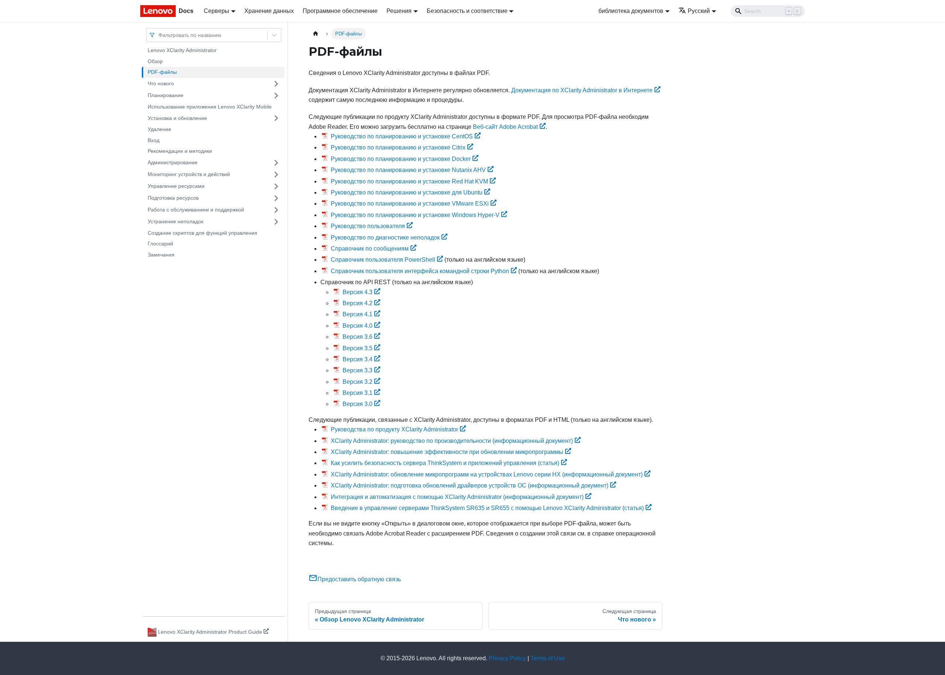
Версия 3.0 (357, 404)
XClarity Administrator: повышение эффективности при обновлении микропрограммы (447, 452)
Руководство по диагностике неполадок (385, 237)
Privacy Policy (507, 658)
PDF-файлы (162, 72)
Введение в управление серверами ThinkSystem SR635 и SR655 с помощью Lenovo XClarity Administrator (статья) (487, 508)
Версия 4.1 (357, 314)
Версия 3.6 (357, 337)
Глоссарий (160, 244)
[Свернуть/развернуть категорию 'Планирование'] (276, 95)
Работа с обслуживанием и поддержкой (196, 210)
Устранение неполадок (175, 221)
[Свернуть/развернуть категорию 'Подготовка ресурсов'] (276, 198)
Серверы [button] (216, 11)
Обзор (155, 61)
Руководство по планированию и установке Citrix (398, 147)
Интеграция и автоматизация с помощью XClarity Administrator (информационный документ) (457, 497)
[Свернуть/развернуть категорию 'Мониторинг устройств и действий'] (276, 174)
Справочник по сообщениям (370, 248)
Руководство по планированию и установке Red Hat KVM (409, 181)
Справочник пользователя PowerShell (383, 259)
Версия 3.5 (357, 348)
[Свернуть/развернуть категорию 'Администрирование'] (276, 163)
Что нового (161, 83)
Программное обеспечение (340, 11)
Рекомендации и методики (180, 151)
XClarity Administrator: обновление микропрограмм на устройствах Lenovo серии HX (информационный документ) (487, 474)
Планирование (165, 95)
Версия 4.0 (357, 326)
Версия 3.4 (357, 359)
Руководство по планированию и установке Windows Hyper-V (415, 215)
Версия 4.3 (357, 292)
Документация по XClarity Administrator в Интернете (582, 90)
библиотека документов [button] (630, 11)
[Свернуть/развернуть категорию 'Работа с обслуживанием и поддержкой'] (276, 210)
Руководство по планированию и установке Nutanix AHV (408, 170)
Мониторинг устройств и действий (189, 174)
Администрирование (172, 162)
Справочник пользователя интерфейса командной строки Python (420, 271)
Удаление (159, 129)
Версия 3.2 (357, 382)
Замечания (161, 255)
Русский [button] (699, 11)
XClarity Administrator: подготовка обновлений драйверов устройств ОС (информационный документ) (469, 485)
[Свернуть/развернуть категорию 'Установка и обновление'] (276, 118)
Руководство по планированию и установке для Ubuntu (406, 192)
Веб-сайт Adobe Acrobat (505, 127)
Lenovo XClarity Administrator (182, 50)
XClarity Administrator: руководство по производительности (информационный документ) (452, 441)
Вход (153, 140)
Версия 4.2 (357, 303)
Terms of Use (547, 658)
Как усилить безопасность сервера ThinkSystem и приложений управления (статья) (445, 463)
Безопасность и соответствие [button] (467, 11)
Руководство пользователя (368, 226)
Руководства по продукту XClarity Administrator (394, 429)
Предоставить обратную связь (359, 579)
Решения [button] (399, 11)
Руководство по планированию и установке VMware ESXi (410, 203)
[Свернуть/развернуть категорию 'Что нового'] (276, 84)
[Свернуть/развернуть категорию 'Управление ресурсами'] (276, 186)
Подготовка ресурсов (173, 198)
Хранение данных (269, 11)
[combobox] (159, 35)
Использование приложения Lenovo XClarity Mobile (210, 107)
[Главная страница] (316, 33)
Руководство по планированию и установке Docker (401, 159)
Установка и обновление (177, 118)
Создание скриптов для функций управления (202, 233)
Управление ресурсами (176, 186)
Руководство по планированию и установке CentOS (402, 136)
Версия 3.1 (357, 393)
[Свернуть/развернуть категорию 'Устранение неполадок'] (276, 222)
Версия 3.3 (357, 370)
